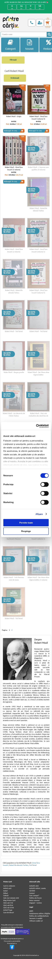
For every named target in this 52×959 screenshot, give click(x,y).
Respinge (26, 531)
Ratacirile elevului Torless (18, 865)
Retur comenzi (34, 900)
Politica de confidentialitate (39, 916)
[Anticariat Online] (12, 949)
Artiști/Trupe (7, 910)
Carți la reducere (9, 886)
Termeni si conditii (35, 918)
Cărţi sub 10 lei (8, 908)
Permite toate (26, 522)
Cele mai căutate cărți (11, 898)
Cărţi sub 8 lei (8, 905)
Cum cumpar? (34, 896)
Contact (32, 893)
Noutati (29, 48)
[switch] (44, 484)
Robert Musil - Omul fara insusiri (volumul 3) (38, 118)
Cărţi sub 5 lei (8, 903)
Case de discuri (8, 913)
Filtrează (13, 60)
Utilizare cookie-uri (36, 921)
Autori (5, 891)
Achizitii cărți (34, 886)
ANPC (31, 911)
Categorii (10, 48)
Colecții (6, 896)
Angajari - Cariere (35, 903)
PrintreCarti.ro (34, 955)
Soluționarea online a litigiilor (39, 914)
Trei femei (33, 865)
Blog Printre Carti (9, 900)
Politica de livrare (35, 898)
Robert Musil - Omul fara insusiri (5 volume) (14, 169)
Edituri (5, 893)
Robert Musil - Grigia (13, 116)
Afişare (39, 514)
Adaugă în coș (10, 131)
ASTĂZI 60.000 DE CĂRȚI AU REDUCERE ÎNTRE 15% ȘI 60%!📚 (26, 2)
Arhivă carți (7, 888)
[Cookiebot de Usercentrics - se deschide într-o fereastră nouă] (37, 426)
